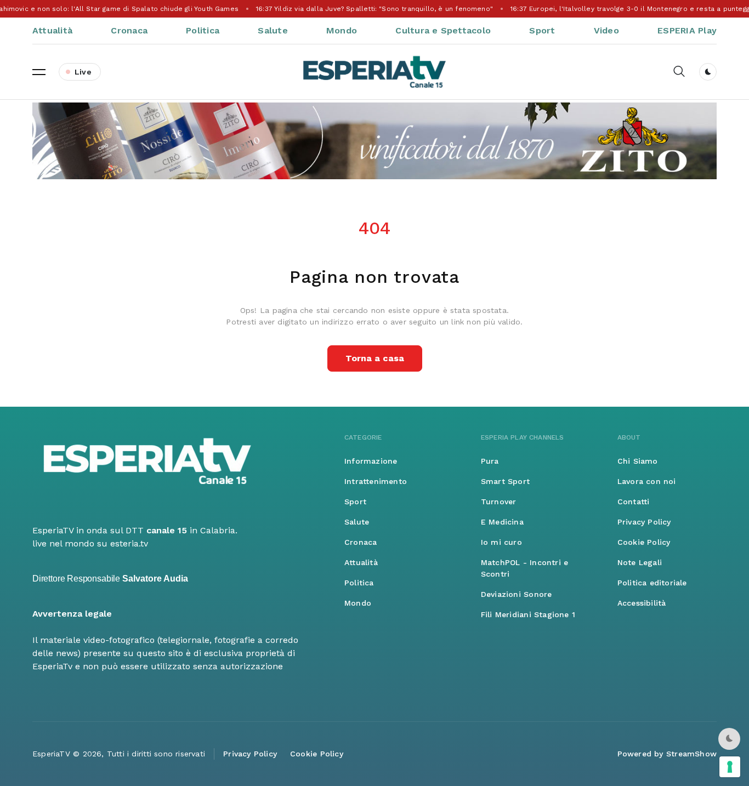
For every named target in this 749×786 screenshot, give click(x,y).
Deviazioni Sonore (516, 594)
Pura (490, 461)
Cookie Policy (644, 542)
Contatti (633, 501)
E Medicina (502, 521)
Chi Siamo (637, 461)
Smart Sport (505, 481)
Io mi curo (501, 542)
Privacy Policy (644, 521)
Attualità (52, 30)
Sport (542, 30)
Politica (202, 30)
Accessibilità (641, 603)
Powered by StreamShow (667, 753)
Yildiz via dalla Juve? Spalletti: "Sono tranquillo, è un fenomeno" (374, 9)
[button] (39, 71)
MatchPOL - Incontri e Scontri (524, 568)
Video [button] (606, 30)
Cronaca (129, 30)
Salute (272, 30)
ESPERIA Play (687, 30)
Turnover (499, 501)
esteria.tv (129, 543)
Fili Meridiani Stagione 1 (528, 614)
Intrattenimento (375, 481)
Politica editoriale (652, 582)
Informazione (371, 461)
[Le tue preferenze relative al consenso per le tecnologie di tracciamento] (729, 766)
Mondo (341, 30)
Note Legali (639, 562)
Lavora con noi (646, 481)
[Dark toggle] (707, 71)
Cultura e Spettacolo (443, 30)
